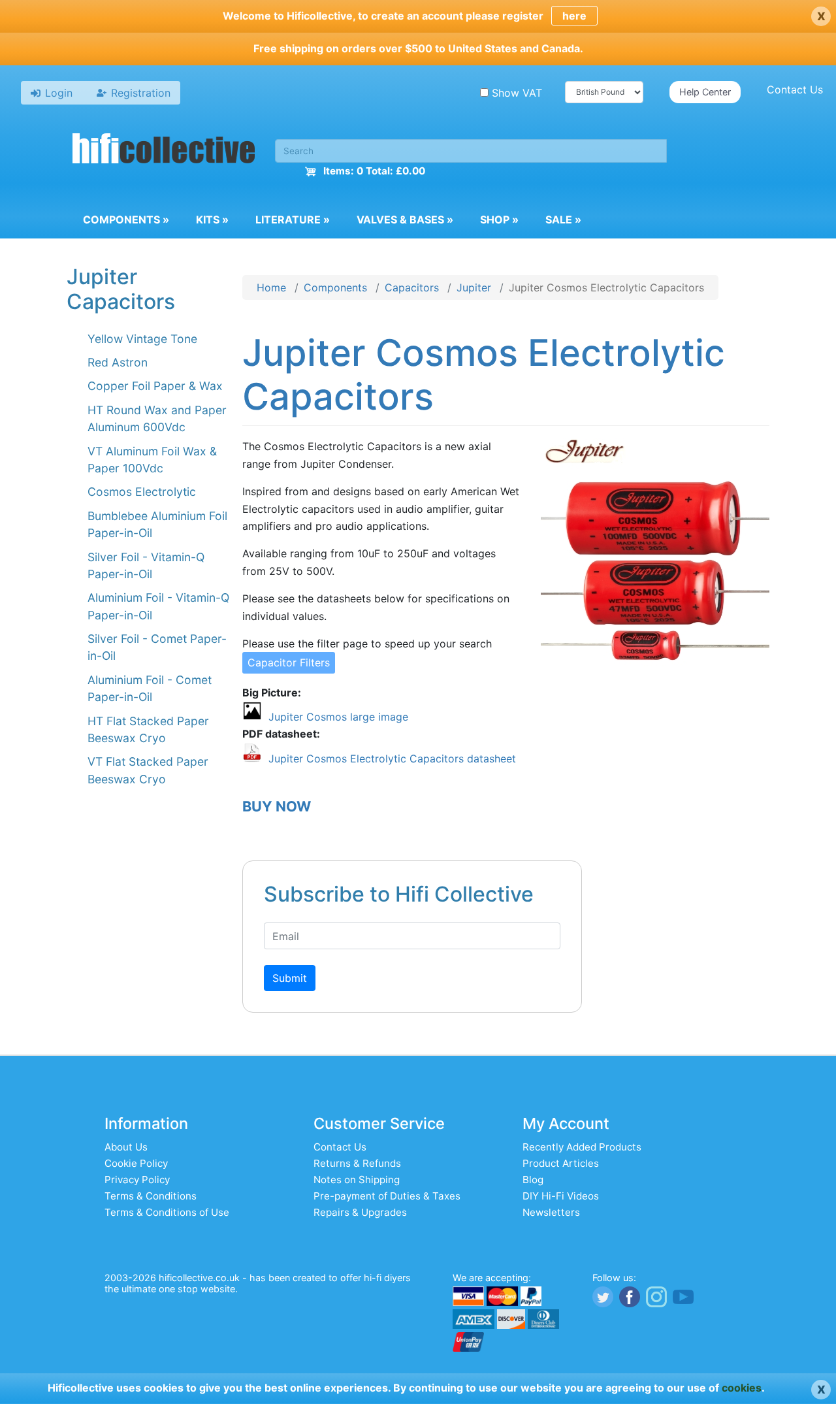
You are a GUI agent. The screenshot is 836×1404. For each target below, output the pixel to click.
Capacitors (412, 287)
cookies (742, 1387)
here (574, 15)
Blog (532, 1179)
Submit (289, 978)
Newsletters (551, 1212)
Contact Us (795, 89)
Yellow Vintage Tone (142, 339)
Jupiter (474, 287)
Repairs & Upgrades (360, 1212)
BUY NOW (276, 806)
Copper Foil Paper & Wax (155, 386)
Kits (212, 219)
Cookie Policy (136, 1163)
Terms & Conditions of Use (166, 1212)
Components (126, 219)
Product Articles (560, 1163)
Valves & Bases (405, 219)
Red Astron (118, 362)
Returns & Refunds (357, 1163)
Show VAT (517, 92)
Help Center (705, 91)
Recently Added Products (581, 1147)
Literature (292, 219)
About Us (126, 1147)
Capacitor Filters (289, 662)
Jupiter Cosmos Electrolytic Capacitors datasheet (392, 758)
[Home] (163, 150)
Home (271, 287)
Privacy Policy (137, 1179)
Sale (563, 219)
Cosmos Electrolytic (142, 491)
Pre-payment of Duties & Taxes (387, 1196)
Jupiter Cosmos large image (338, 716)
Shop (499, 219)
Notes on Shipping (357, 1179)
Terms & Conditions (150, 1196)
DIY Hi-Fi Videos (560, 1196)
